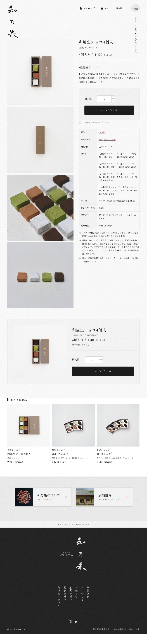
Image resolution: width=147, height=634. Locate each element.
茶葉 (101, 139)
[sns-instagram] (70, 622)
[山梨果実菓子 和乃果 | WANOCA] (12, 21)
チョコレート (110, 139)
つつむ (102, 132)
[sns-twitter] (76, 622)
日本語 (119, 8)
